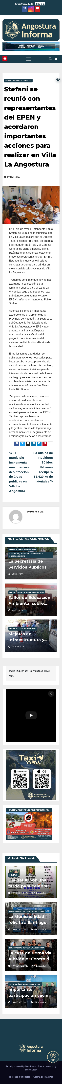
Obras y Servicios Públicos (18, 80)
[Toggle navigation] (28, 59)
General (13, 875)
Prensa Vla (36, 511)
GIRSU (12, 592)
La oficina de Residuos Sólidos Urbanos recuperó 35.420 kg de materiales (43, 467)
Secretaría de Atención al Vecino (25, 984)
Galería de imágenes (43, 1077)
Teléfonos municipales (19, 1077)
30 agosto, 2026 (19, 893)
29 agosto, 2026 (19, 1002)
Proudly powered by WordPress (21, 1066)
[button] (50, 58)
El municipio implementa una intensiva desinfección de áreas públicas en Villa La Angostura (19, 472)
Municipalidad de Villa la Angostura (26, 911)
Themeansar (31, 1070)
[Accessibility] (53, 1057)
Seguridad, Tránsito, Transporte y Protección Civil (26, 555)
